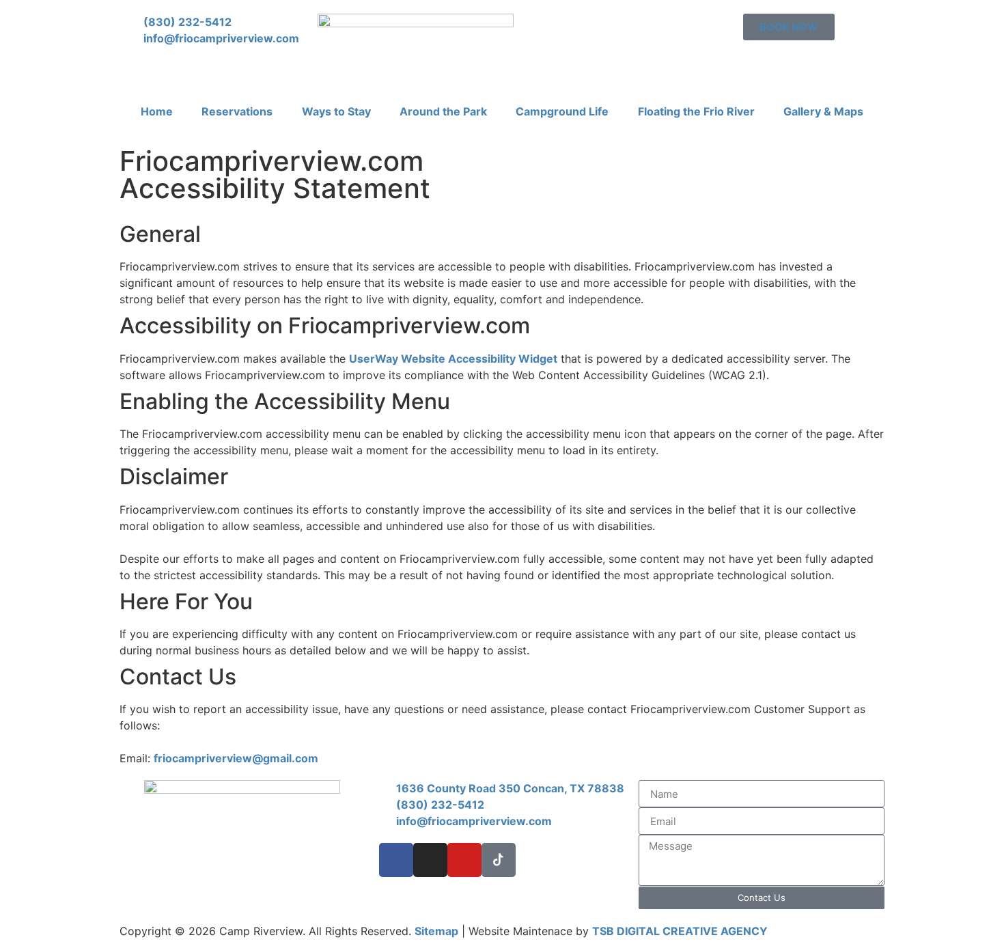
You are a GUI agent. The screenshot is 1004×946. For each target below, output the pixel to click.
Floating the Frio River (696, 111)
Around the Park (443, 111)
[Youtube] (464, 860)
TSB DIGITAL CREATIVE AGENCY (680, 931)
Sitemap (436, 931)
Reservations (237, 111)
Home (157, 111)
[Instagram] (430, 860)
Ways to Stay (336, 111)
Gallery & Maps (823, 111)
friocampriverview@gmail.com (236, 758)
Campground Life (562, 111)
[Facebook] (396, 860)
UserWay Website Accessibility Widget (453, 358)
